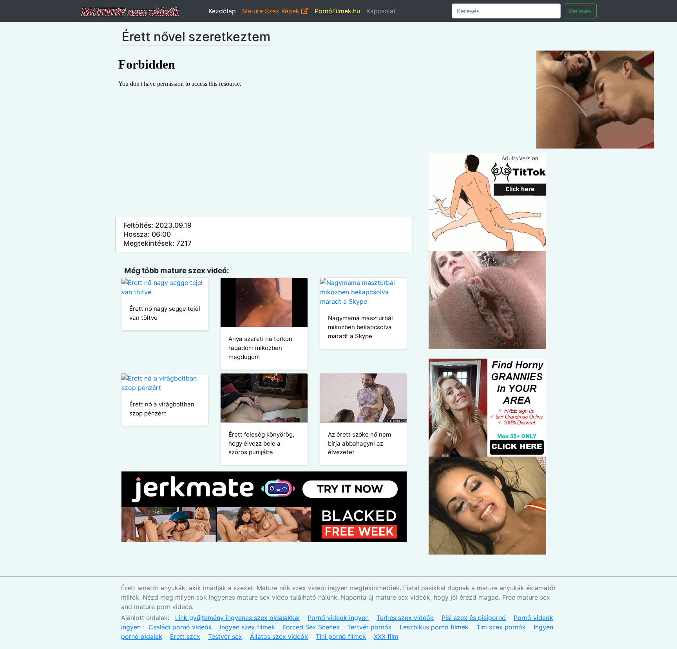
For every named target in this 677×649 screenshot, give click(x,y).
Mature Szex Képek (271, 11)
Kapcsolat (381, 11)
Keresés (580, 11)
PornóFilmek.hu (337, 11)
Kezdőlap (222, 11)
